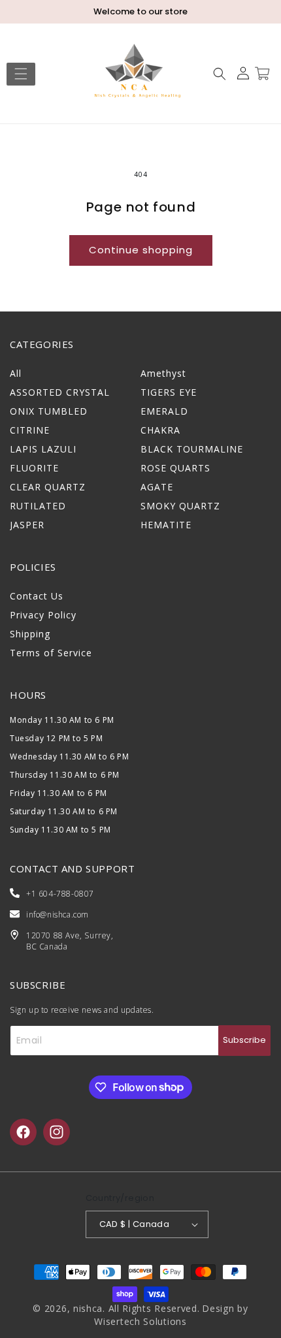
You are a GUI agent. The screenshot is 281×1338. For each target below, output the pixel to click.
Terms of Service (51, 652)
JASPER (27, 524)
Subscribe (244, 1040)
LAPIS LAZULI (43, 449)
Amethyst (163, 373)
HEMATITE (165, 524)
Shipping (30, 634)
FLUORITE (34, 468)
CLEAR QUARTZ (48, 487)
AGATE (156, 487)
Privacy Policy (43, 615)
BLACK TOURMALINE (191, 449)
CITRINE (30, 430)
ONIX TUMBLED (49, 411)
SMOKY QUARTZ (180, 506)
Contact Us (36, 596)
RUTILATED (38, 506)
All (16, 373)
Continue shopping (141, 250)
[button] (21, 74)
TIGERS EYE (168, 392)
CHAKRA (160, 430)
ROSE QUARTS (175, 468)
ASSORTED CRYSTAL (60, 392)
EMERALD (164, 411)
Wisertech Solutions (140, 1321)
